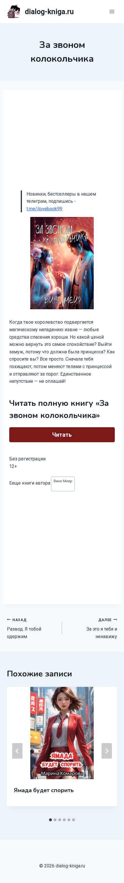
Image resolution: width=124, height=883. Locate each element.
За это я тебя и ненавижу (102, 628)
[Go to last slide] (17, 751)
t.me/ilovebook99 (44, 208)
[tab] (50, 819)
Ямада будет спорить (44, 790)
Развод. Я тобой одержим (24, 628)
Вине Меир (63, 481)
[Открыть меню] (111, 11)
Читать (62, 434)
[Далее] (107, 751)
